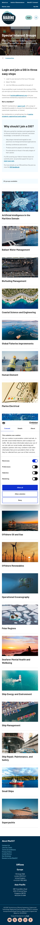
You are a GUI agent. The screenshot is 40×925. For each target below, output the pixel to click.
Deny (20, 500)
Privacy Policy (7, 852)
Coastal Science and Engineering (19, 312)
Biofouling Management (14, 281)
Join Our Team (7, 847)
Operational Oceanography (15, 597)
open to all (21, 106)
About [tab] (33, 428)
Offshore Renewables (13, 565)
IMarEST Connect (32, 2)
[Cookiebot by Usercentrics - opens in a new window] (29, 423)
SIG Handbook (14, 167)
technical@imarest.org (18, 95)
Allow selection (20, 494)
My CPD (35, 6)
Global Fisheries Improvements (17, 343)
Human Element (10, 374)
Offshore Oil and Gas (12, 534)
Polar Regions (9, 628)
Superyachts (8, 822)
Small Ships (8, 791)
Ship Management (11, 725)
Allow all (20, 487)
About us (5, 2)
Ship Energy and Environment (17, 694)
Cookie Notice (7, 854)
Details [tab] (20, 428)
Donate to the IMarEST (10, 858)
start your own (9, 161)
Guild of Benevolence (17, 2)
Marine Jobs (6, 6)
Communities (9, 58)
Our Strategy (6, 856)
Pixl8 (27, 916)
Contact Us (6, 845)
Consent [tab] (7, 428)
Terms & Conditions (9, 849)
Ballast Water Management (16, 249)
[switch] (35, 466)
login (29, 18)
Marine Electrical (10, 406)
